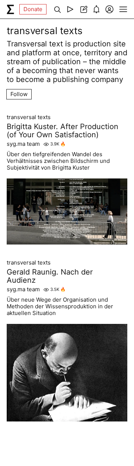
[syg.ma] (10, 9)
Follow (19, 94)
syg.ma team (23, 144)
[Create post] (83, 9)
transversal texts (29, 117)
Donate (32, 9)
